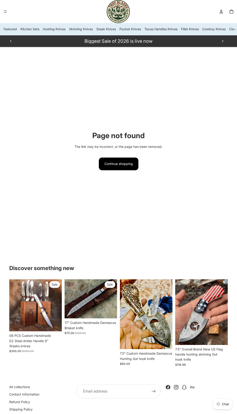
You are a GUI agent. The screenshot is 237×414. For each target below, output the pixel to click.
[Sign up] (154, 391)
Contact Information (24, 394)
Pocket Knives (130, 29)
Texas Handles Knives (161, 29)
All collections (19, 387)
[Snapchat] (184, 387)
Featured (10, 29)
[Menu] (5, 11)
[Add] (110, 311)
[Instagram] (176, 387)
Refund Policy (19, 402)
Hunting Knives (54, 29)
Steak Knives (106, 29)
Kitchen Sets (29, 29)
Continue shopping (118, 164)
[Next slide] (223, 41)
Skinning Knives (81, 29)
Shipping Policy (21, 409)
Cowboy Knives (214, 29)
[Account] (221, 11)
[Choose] (54, 324)
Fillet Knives (190, 29)
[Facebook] (168, 387)
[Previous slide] (11, 41)
